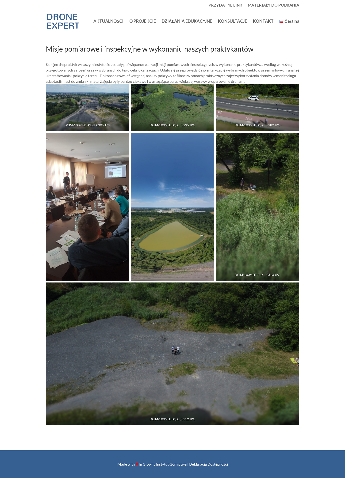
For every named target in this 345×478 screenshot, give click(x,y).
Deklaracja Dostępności (208, 464)
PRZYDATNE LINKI (226, 5)
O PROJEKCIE (142, 21)
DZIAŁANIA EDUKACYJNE (187, 21)
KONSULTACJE (232, 21)
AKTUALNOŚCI (108, 21)
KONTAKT (263, 21)
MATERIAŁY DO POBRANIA (273, 5)
